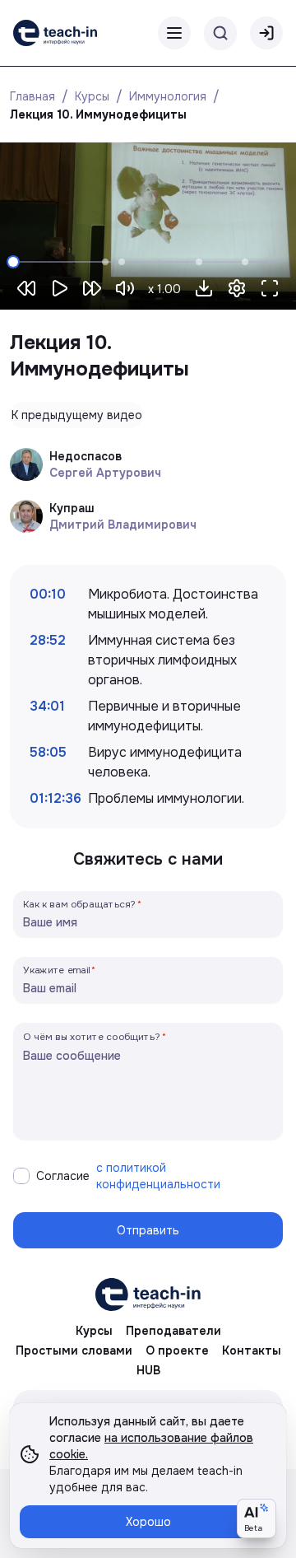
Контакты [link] (251, 1350)
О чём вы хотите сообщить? (91, 1036)
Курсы (92, 96)
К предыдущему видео (77, 415)
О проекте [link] (177, 1350)
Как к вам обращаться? (79, 904)
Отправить (148, 1230)
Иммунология (167, 96)
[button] (204, 288)
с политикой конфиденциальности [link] (158, 1176)
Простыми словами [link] (74, 1350)
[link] (55, 33)
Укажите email (56, 969)
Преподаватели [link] (173, 1330)
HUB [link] (148, 1370)
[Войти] (266, 32)
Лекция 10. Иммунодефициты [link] (98, 114)
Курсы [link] (94, 1330)
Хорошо (148, 1521)
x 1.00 (164, 289)
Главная (32, 96)
